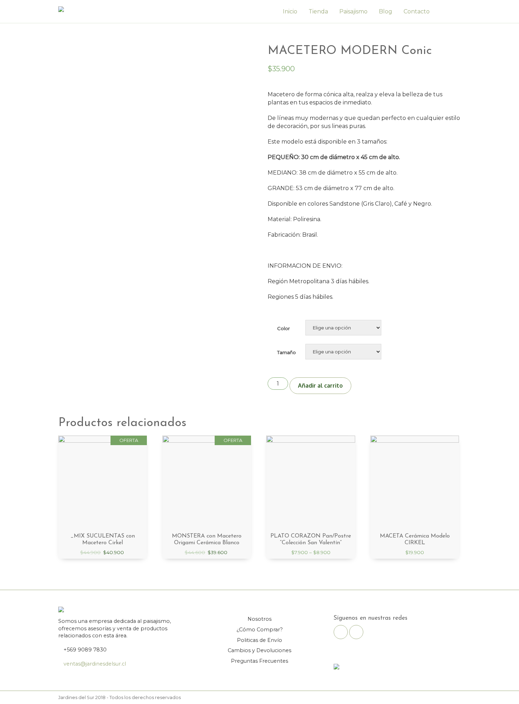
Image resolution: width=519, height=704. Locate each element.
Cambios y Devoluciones (259, 650)
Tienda (318, 11)
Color (283, 328)
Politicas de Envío (259, 640)
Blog (385, 11)
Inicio (290, 11)
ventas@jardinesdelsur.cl (95, 664)
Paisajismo (353, 11)
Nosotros (259, 619)
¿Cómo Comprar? (260, 629)
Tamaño (286, 352)
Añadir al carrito (320, 385)
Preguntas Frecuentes (259, 661)
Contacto (417, 11)
